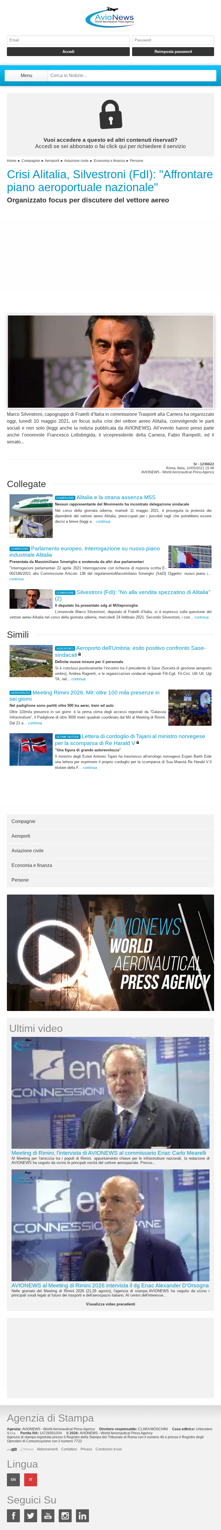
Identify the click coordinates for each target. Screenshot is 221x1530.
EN (13, 1480)
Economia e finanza (109, 161)
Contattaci (69, 1449)
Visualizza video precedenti (110, 1304)
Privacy (86, 1449)
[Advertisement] (110, 269)
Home (11, 161)
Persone (136, 161)
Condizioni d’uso (109, 1449)
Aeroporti (52, 161)
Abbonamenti (47, 1449)
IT (30, 1480)
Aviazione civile (76, 161)
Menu (26, 75)
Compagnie (31, 161)
